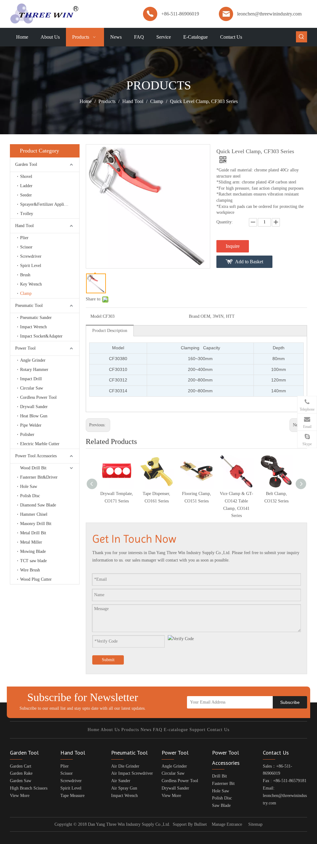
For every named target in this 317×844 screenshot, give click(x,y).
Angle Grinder (33, 360)
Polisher (27, 434)
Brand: (195, 316)
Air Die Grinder (125, 766)
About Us (110, 729)
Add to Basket (249, 261)
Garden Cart (20, 766)
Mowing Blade (33, 551)
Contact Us (218, 729)
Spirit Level (30, 265)
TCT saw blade (33, 560)
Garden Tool (26, 164)
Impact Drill (31, 379)
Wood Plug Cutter (36, 579)
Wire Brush (30, 570)
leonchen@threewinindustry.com (269, 13)
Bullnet (200, 824)
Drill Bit (219, 776)
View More (19, 795)
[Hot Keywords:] (301, 36)
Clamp (26, 293)
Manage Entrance (227, 824)
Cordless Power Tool (38, 397)
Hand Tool (24, 225)
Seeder (26, 195)
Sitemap (255, 824)
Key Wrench (31, 284)
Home (93, 729)
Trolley (26, 213)
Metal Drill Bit (33, 533)
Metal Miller (31, 542)
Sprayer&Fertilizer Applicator (46, 204)
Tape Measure (72, 795)
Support (197, 729)
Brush (25, 275)
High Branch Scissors (28, 788)
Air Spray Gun (124, 788)
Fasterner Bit (223, 783)
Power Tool (25, 348)
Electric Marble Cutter (39, 443)
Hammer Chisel (33, 514)
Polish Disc (30, 495)
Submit (108, 659)
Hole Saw (28, 486)
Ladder (26, 185)
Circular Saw (31, 388)
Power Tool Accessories (36, 456)
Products (130, 729)
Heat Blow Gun (33, 416)
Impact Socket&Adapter (41, 336)
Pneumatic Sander (36, 317)
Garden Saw (20, 780)
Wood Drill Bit (33, 468)
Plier (24, 237)
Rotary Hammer (34, 369)
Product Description (109, 330)
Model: (96, 316)
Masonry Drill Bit (35, 523)
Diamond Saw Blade (38, 505)
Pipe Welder (30, 425)
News (146, 729)
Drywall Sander (34, 406)
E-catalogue (176, 729)
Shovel (26, 176)
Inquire (233, 246)
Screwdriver (30, 256)
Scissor (26, 247)
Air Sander (120, 780)
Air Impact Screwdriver (132, 773)
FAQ (157, 729)
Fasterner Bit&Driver (39, 477)
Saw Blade (221, 805)
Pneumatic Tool (29, 305)
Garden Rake (21, 773)
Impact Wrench (33, 327)
